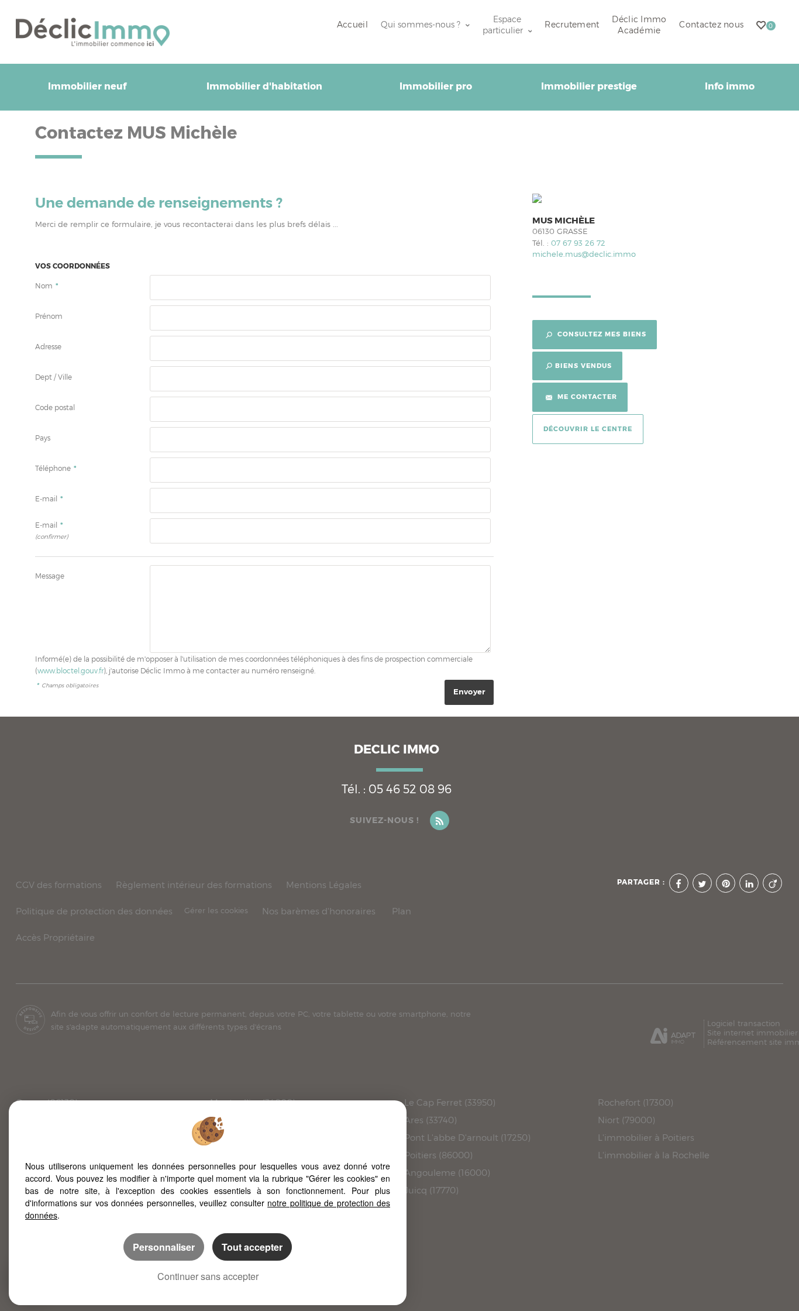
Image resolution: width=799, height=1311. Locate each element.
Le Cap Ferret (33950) (449, 1102)
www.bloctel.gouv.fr (70, 671)
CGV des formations (59, 884)
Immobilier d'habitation (264, 86)
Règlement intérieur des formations (194, 884)
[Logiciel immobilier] (673, 1031)
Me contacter (586, 397)
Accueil (352, 24)
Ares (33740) (430, 1120)
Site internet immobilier (752, 1032)
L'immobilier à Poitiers (646, 1138)
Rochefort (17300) (635, 1102)
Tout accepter (252, 1247)
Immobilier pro (435, 86)
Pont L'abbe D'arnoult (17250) (467, 1138)
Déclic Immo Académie (639, 25)
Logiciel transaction (743, 1023)
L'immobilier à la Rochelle (654, 1155)
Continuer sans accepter (208, 1276)
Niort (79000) (626, 1120)
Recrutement (572, 24)
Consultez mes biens (600, 334)
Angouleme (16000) (447, 1173)
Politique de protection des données (94, 911)
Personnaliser (164, 1247)
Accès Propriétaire (55, 937)
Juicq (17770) (431, 1190)
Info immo (730, 86)
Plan (401, 911)
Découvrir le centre (587, 429)
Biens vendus (583, 366)
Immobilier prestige (589, 86)
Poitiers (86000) (438, 1155)
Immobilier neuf (87, 86)
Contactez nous (711, 24)
